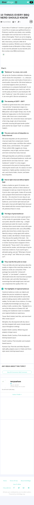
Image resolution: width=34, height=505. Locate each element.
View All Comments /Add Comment (17, 372)
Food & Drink (7, 22)
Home (5, 480)
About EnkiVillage (26, 480)
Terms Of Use (14, 480)
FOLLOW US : (7, 488)
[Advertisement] (17, 60)
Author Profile (17, 394)
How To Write (17, 484)
